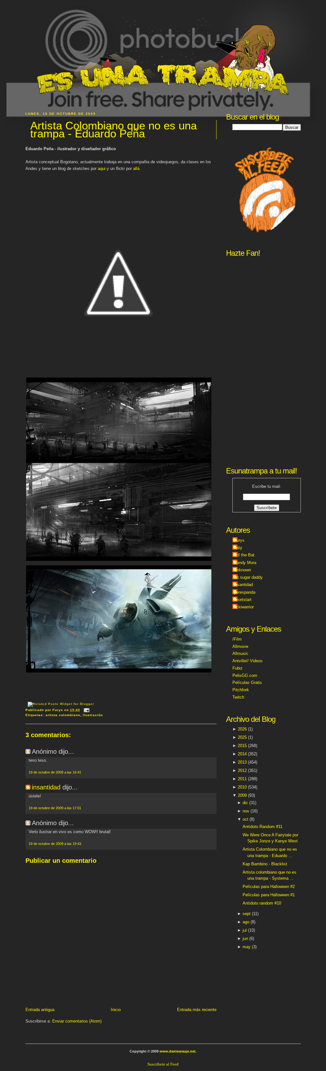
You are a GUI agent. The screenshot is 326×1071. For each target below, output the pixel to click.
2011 (242, 778)
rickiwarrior (244, 607)
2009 (242, 795)
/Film (237, 639)
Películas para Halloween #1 (269, 894)
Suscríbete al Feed (163, 1064)
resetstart (243, 599)
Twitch (238, 697)
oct (245, 819)
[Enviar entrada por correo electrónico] (86, 710)
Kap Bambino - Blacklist (265, 864)
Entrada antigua (39, 1009)
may (247, 946)
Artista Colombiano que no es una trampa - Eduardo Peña (113, 129)
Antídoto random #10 (262, 903)
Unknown (242, 570)
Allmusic (240, 653)
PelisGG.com (244, 675)
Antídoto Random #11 (262, 826)
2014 (242, 754)
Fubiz (237, 668)
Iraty (238, 547)
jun (245, 938)
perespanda (244, 592)
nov (246, 811)
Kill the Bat (244, 555)
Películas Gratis (247, 682)
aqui (101, 168)
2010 (242, 787)
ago (246, 922)
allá (136, 168)
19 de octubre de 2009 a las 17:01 (55, 808)
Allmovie (240, 646)
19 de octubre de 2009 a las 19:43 (55, 844)
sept (247, 913)
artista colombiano (63, 715)
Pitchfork (240, 689)
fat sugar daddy (248, 577)
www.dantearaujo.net (177, 1051)
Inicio (116, 1009)
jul (245, 930)
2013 (242, 762)
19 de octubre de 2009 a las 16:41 (55, 772)
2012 (242, 770)
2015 (242, 745)
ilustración (93, 715)
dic (245, 802)
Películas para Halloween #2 (269, 886)
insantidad (46, 787)
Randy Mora (245, 562)
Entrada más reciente (196, 1009)
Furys (239, 540)
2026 (242, 729)
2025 (242, 737)
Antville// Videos (247, 660)
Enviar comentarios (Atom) (77, 1021)
